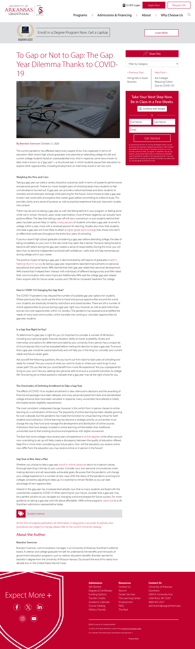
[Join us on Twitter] (28, 607)
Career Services (127, 594)
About (146, 15)
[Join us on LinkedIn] (39, 607)
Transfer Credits (97, 598)
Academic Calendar (99, 602)
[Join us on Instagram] (22, 618)
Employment (126, 602)
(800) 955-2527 (156, 602)
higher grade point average (81, 229)
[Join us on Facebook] (16, 607)
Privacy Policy (134, 639)
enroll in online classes (71, 464)
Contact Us (124, 586)
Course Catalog (97, 605)
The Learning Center (130, 598)
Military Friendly (97, 609)
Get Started (95, 586)
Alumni (122, 590)
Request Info (179, 5)
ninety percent (65, 222)
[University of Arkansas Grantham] (24, 8)
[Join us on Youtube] (34, 618)
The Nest (123, 609)
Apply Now (154, 5)
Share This (153, 53)
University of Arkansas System (131, 628)
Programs (80, 15)
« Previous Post (135, 72)
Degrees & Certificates (100, 590)
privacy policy (160, 161)
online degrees (92, 436)
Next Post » (161, 72)
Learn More (161, 32)
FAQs (121, 605)
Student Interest (36, 513)
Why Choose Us (172, 15)
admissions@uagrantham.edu (164, 605)
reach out (108, 500)
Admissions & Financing (114, 15)
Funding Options (98, 594)
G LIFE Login (133, 5)
